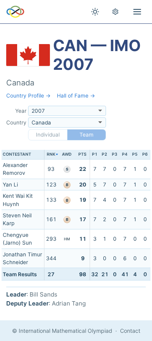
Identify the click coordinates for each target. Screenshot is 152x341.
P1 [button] (94, 154)
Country (16, 122)
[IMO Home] (15, 11)
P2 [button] (104, 154)
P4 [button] (124, 154)
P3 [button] (114, 154)
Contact (130, 330)
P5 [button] (135, 154)
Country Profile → (28, 95)
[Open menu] (137, 11)
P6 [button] (145, 154)
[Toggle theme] (95, 12)
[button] (51, 155)
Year (21, 111)
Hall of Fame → (76, 95)
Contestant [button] (17, 154)
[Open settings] (115, 12)
